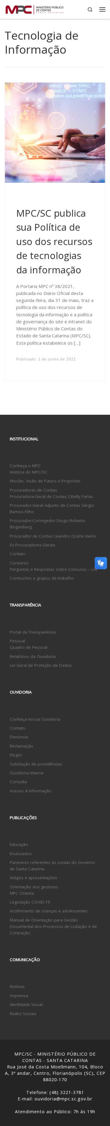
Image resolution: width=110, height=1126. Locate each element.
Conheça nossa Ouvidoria (35, 719)
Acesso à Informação (30, 791)
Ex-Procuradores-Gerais (32, 545)
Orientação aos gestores (34, 887)
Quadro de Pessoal (28, 647)
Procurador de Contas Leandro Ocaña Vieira (53, 536)
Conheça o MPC (25, 465)
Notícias (17, 986)
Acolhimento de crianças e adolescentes (49, 911)
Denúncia (19, 737)
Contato (17, 553)
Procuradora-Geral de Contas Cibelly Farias (51, 496)
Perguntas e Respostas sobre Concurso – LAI (53, 569)
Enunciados (21, 853)
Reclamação (21, 746)
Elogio (16, 755)
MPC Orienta (22, 893)
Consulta (18, 781)
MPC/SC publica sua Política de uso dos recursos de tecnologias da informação (54, 241)
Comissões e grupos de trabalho (42, 578)
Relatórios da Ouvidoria (33, 656)
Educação (19, 844)
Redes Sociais (23, 1013)
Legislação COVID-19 (30, 902)
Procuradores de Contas (33, 490)
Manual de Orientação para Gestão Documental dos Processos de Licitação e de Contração (53, 926)
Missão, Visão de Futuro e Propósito (45, 481)
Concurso (19, 563)
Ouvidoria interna (26, 773)
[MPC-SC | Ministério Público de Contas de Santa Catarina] (35, 8)
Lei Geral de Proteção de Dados (41, 665)
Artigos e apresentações (33, 877)
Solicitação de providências (36, 764)
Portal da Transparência (33, 632)
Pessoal (17, 641)
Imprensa (19, 995)
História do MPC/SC (28, 472)
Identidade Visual (26, 1004)
